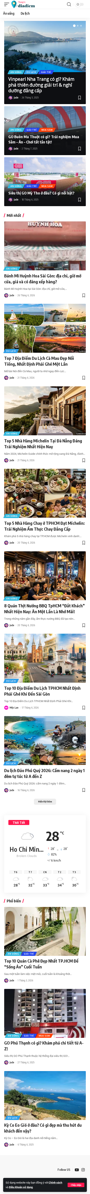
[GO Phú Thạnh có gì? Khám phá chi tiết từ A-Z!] (45, 1013)
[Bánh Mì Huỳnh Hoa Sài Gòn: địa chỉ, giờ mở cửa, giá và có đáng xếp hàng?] (45, 245)
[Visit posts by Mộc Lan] (6, 708)
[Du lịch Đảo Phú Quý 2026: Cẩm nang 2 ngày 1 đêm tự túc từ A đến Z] (45, 740)
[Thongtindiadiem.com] (25, 4)
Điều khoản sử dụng (21, 1187)
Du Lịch (31, 72)
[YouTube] (77, 1170)
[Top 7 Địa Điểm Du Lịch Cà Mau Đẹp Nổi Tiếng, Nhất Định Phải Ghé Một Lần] (45, 328)
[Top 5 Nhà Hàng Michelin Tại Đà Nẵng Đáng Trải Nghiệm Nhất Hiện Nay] (45, 410)
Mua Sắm (47, 130)
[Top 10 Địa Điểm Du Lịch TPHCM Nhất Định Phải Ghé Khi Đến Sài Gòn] (45, 658)
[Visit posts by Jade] (10, 98)
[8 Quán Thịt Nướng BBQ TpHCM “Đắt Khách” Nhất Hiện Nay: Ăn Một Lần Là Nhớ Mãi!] (45, 575)
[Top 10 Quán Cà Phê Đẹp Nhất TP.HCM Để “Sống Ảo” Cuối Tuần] (45, 931)
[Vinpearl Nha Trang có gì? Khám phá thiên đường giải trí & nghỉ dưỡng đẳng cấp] (45, 46)
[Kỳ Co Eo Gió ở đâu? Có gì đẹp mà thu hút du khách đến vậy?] (45, 1095)
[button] (76, 1185)
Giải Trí (46, 72)
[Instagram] (83, 1170)
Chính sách (55, 1182)
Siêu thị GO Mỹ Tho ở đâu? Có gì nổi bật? (41, 192)
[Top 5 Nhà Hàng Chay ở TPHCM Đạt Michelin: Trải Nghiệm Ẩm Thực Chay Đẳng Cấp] (45, 493)
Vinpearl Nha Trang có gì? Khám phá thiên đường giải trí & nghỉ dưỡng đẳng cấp (41, 84)
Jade (16, 97)
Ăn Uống (16, 72)
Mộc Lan (14, 707)
